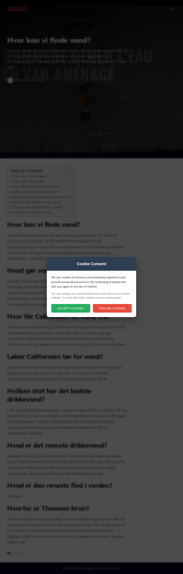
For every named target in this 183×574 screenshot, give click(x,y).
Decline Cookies (112, 308)
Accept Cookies (71, 308)
